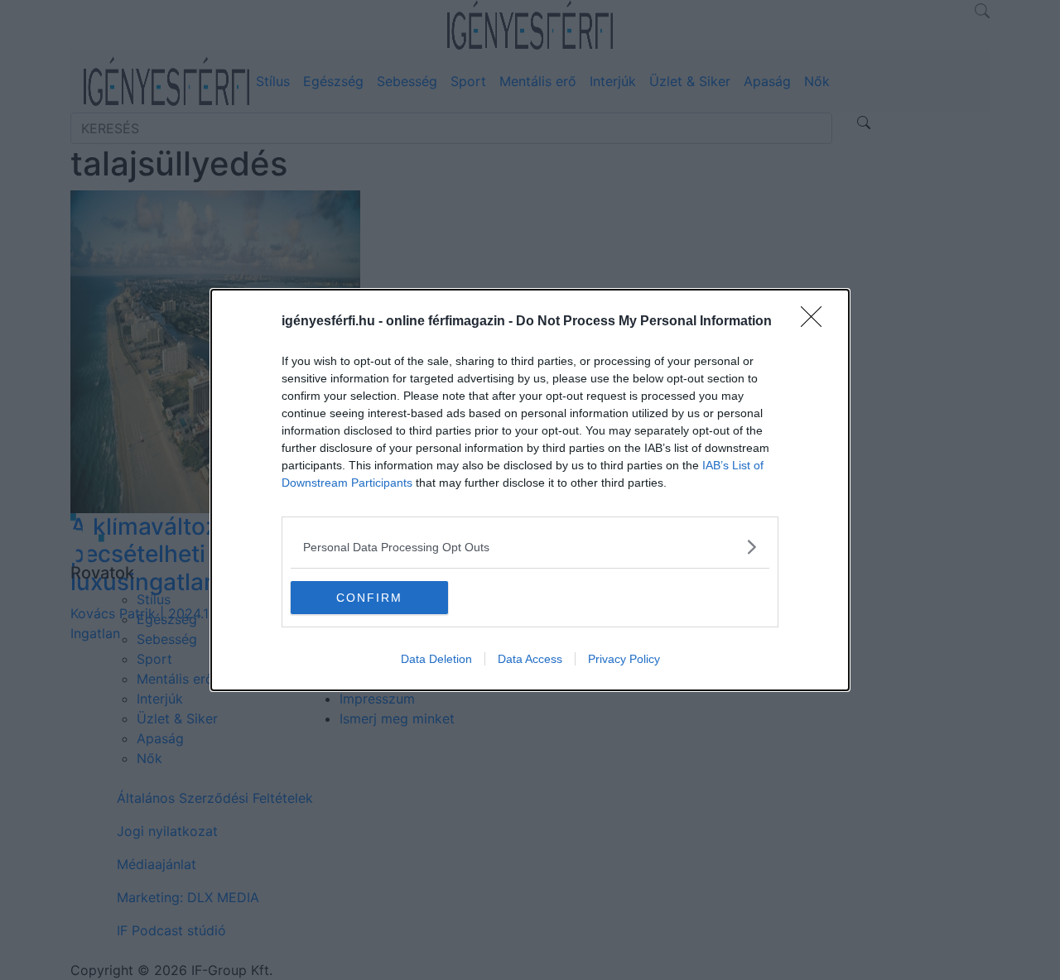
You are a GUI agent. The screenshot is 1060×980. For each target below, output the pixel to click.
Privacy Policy (624, 658)
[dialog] (530, 490)
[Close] (816, 322)
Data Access (530, 658)
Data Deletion (436, 658)
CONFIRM (369, 597)
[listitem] (530, 546)
